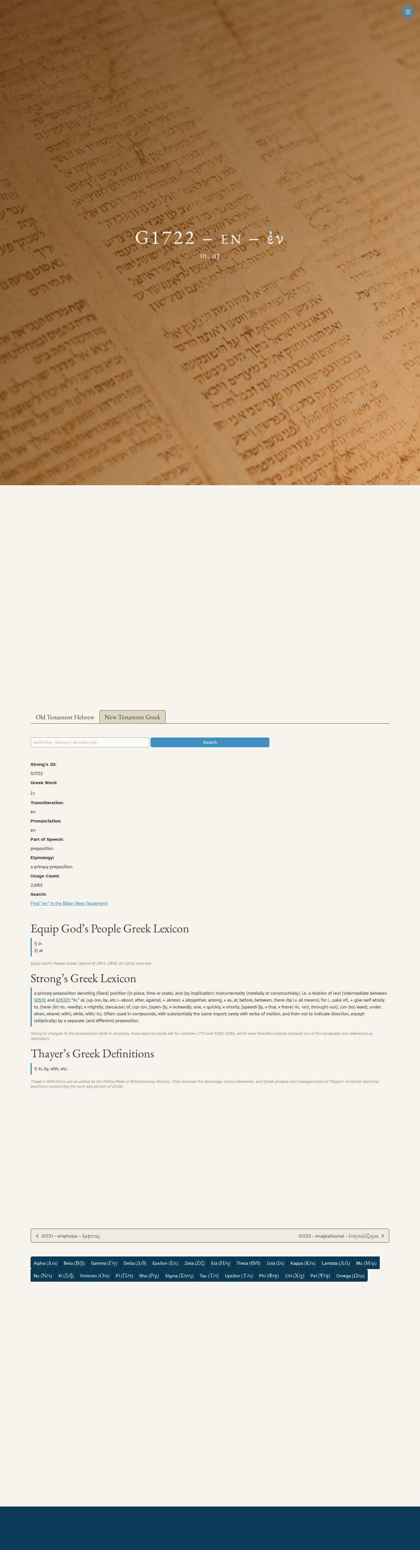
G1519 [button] (40, 1000)
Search (210, 742)
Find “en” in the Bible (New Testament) (69, 903)
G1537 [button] (62, 1000)
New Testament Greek (133, 717)
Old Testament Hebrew (65, 717)
